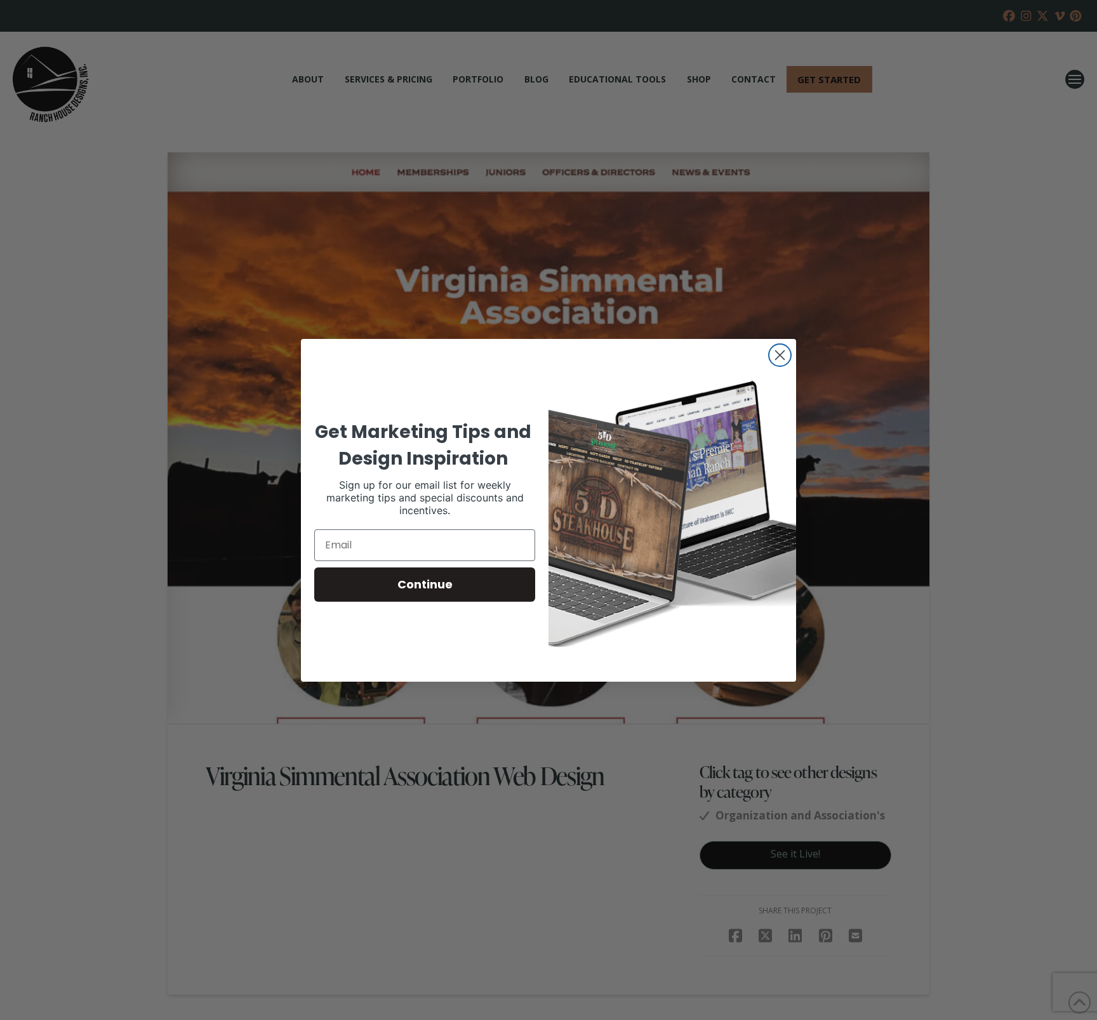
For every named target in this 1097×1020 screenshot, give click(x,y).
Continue (425, 584)
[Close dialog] (780, 355)
